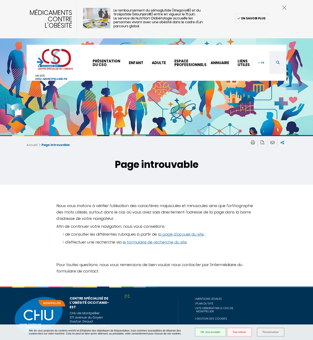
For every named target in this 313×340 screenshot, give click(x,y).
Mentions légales (209, 299)
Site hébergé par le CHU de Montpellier (214, 309)
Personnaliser (271, 332)
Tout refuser (239, 332)
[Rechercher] (277, 62)
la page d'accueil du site (181, 234)
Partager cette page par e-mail (272, 142)
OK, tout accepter (210, 332)
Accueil (32, 145)
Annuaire (220, 62)
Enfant (136, 62)
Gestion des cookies (211, 319)
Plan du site (204, 303)
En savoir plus (253, 18)
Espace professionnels (190, 63)
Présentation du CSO (106, 63)
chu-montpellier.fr (51, 79)
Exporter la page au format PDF (262, 142)
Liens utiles (244, 63)
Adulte (159, 62)
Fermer (284, 7)
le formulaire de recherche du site (155, 242)
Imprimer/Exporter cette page (253, 142)
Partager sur (282, 142)
